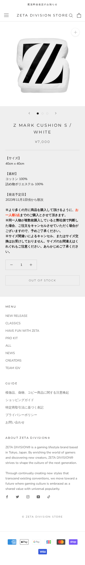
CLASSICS (13, 323)
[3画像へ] (47, 113)
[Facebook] (7, 496)
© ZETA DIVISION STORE (42, 516)
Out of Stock (42, 280)
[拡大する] (75, 32)
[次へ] (55, 113)
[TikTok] (48, 496)
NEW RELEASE (16, 316)
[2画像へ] (42, 113)
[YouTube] (38, 496)
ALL (8, 345)
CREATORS (13, 360)
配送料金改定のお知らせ (43, 4)
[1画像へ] (38, 113)
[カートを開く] (79, 15)
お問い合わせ (14, 422)
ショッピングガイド (19, 400)
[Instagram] (27, 496)
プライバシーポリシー (21, 415)
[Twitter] (17, 496)
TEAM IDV (12, 368)
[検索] (71, 15)
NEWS (10, 353)
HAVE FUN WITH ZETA (22, 331)
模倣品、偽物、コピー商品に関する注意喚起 (37, 392)
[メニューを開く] (6, 15)
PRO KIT (11, 338)
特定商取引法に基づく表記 (24, 407)
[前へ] (29, 113)
